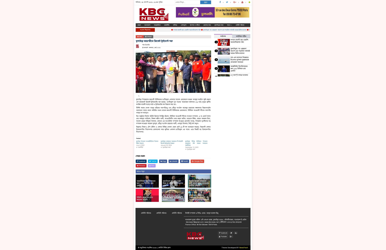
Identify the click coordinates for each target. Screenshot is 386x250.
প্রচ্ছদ (139, 25)
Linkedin (174, 161)
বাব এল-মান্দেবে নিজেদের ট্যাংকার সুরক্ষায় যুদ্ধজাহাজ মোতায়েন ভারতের (240, 59)
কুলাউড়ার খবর (219, 25)
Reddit (185, 161)
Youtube (223, 237)
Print (152, 166)
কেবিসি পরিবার (240, 25)
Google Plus (198, 161)
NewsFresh (243, 248)
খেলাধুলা (183, 25)
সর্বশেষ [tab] (223, 36)
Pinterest (141, 166)
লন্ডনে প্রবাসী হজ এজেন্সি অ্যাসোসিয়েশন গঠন (180, 30)
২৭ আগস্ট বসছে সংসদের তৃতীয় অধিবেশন (239, 76)
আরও (229, 25)
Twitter (153, 161)
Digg (164, 161)
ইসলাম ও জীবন (195, 25)
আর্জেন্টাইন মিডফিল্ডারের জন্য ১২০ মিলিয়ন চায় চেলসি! (146, 183)
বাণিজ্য (175, 25)
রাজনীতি (166, 25)
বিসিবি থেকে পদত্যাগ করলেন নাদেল (145, 198)
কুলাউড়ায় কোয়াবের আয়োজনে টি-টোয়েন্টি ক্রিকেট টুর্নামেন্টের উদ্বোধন (199, 197)
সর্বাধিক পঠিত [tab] (241, 36)
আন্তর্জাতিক (157, 25)
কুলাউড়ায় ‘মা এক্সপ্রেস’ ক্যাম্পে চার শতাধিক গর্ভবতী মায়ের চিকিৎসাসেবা (218, 30)
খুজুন (205, 2)
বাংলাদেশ (147, 25)
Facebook (141, 161)
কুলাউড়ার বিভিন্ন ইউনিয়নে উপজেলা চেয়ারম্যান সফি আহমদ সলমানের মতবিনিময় (196, 143)
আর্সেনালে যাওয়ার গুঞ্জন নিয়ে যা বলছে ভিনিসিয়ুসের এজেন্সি (173, 183)
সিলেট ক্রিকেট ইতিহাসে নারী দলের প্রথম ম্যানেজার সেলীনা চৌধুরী (199, 183)
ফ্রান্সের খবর (207, 25)
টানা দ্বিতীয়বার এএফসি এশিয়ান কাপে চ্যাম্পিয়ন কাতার (172, 197)
